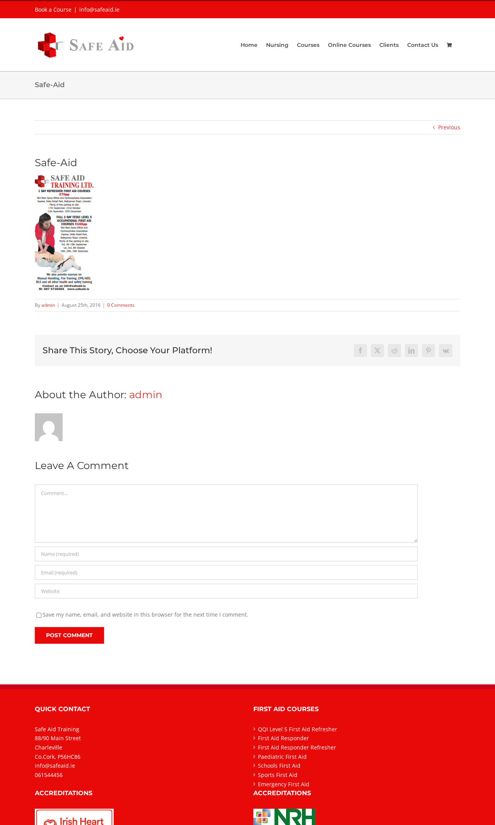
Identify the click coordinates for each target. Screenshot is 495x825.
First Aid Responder (283, 738)
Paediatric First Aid (282, 756)
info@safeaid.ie (99, 9)
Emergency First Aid (283, 784)
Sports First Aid (277, 775)
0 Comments (121, 305)
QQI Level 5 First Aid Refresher (297, 729)
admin (48, 305)
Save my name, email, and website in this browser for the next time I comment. (145, 614)
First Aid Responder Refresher (297, 747)
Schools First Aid (279, 765)
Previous (449, 127)
